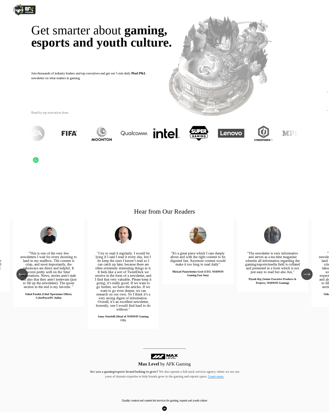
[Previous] (22, 274)
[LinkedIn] (164, 408)
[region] (164, 274)
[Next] (307, 274)
